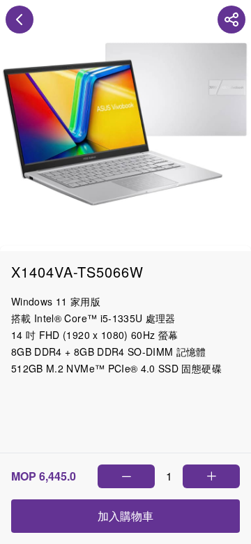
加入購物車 (125, 516)
